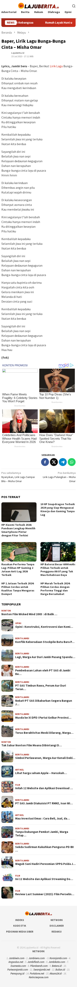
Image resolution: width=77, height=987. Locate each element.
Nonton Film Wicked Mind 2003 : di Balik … (29, 614)
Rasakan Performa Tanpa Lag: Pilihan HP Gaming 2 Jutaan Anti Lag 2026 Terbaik (17, 570)
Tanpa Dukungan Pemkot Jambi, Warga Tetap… (41, 833)
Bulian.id (60, 969)
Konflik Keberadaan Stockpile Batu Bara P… (44, 642)
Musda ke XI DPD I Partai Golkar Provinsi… (43, 717)
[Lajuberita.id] (38, 5)
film (17, 785)
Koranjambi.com (58, 958)
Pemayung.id (17, 973)
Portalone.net (37, 973)
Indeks (19, 920)
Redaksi (57, 931)
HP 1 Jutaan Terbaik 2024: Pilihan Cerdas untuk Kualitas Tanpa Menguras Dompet (17, 589)
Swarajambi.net (41, 969)
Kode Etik (19, 925)
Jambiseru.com (37, 958)
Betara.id (57, 966)
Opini (18, 623)
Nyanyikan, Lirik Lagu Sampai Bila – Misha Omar (18, 477)
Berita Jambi (22, 638)
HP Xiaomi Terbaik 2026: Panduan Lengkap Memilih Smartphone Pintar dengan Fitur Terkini (18, 530)
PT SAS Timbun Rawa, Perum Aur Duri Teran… (40, 687)
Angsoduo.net (15, 962)
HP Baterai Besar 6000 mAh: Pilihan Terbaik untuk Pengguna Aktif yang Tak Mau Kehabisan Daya (57, 570)
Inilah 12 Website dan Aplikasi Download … (44, 788)
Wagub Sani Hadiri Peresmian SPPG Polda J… (45, 864)
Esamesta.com (18, 966)
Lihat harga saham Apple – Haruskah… (41, 773)
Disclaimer (57, 925)
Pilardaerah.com (39, 966)
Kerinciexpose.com (38, 977)
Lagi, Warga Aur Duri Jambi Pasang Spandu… (45, 657)
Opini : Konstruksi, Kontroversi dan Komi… (44, 627)
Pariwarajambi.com (17, 969)
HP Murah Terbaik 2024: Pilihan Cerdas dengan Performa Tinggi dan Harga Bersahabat (55, 589)
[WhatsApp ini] (72, 462)
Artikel (19, 769)
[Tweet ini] (54, 462)
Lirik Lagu (56, 66)
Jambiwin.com (16, 958)
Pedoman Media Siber (19, 931)
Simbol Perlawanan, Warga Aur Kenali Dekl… (45, 758)
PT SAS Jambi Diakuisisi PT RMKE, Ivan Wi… (44, 803)
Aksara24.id (56, 973)
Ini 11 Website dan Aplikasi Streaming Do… (44, 879)
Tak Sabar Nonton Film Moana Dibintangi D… (31, 745)
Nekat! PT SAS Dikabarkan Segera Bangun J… (43, 702)
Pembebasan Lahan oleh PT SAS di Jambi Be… (42, 672)
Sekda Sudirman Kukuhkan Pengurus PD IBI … (44, 848)
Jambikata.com (57, 962)
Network (57, 920)
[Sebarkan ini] (45, 462)
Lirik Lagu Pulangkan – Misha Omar (59, 477)
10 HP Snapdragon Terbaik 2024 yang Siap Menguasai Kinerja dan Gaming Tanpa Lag (57, 509)
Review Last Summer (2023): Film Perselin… (44, 894)
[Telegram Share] (63, 462)
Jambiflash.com (35, 962)
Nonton (6, 610)
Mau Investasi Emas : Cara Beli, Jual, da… (42, 818)
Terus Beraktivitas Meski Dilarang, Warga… (44, 733)
